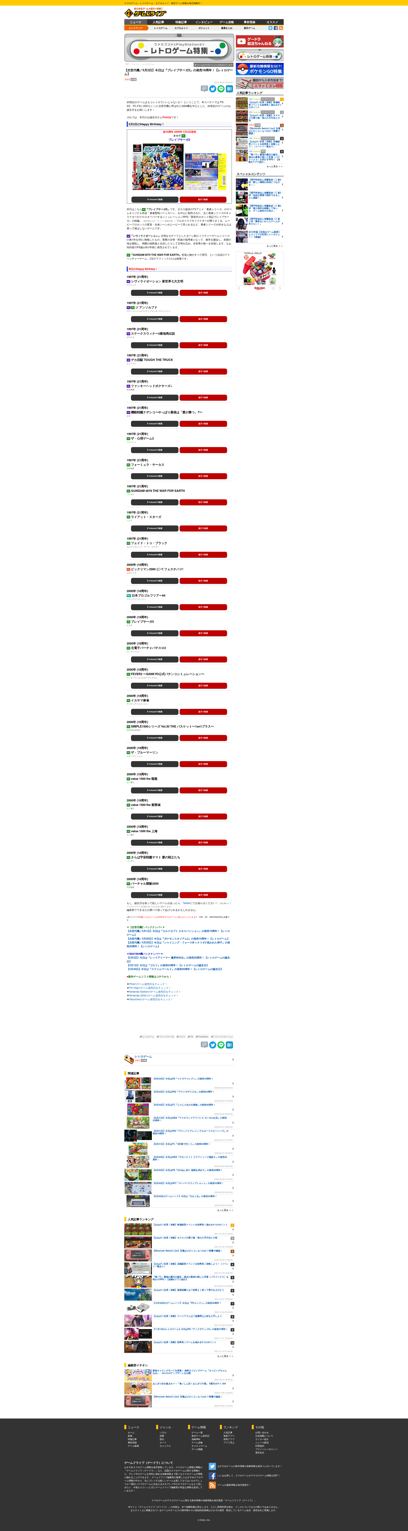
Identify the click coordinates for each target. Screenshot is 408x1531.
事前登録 (249, 22)
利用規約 (259, 1445)
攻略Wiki (196, 1439)
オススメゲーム (199, 1445)
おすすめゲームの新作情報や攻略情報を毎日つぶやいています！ (250, 1466)
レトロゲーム (161, 27)
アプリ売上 (229, 1442)
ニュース (135, 22)
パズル (163, 1432)
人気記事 (158, 22)
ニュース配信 (262, 1442)
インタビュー (204, 22)
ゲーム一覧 (197, 1432)
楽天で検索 (203, 199)
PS (191, 1036)
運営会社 (259, 1452)
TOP (127, 64)
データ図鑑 (197, 1449)
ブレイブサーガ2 (166, 1036)
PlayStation (203, 1036)
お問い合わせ (262, 1432)
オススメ (272, 22)
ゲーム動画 (133, 1445)
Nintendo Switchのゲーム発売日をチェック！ (155, 991)
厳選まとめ (226, 27)
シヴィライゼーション (223, 1036)
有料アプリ (229, 1439)
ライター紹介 (262, 1439)
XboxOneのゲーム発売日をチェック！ (151, 999)
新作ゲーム (249, 27)
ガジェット (204, 27)
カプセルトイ (181, 27)
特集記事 (181, 22)
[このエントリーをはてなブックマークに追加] (229, 91)
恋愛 (162, 1435)
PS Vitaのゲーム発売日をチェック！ (150, 988)
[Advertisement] (179, 1018)
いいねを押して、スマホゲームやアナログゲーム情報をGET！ (249, 1475)
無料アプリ (229, 1435)
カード (163, 1442)
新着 (130, 1435)
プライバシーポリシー (266, 1449)
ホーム (131, 1432)
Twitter (186, 903)
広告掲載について (264, 1435)
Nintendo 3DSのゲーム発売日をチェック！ (153, 995)
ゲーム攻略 (227, 22)
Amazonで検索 (156, 199)
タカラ (182, 1036)
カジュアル (165, 1445)
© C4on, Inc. (204, 1519)
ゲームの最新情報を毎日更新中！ (234, 1484)
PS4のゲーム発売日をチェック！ (148, 984)
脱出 (162, 1439)
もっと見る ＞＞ (225, 1210)
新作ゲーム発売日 (200, 1435)
